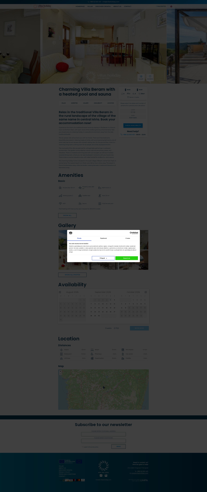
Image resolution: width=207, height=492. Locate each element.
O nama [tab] (128, 238)
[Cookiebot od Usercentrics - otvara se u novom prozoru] (131, 233)
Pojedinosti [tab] (103, 238)
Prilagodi (102, 258)
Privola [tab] (79, 238)
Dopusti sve (126, 258)
